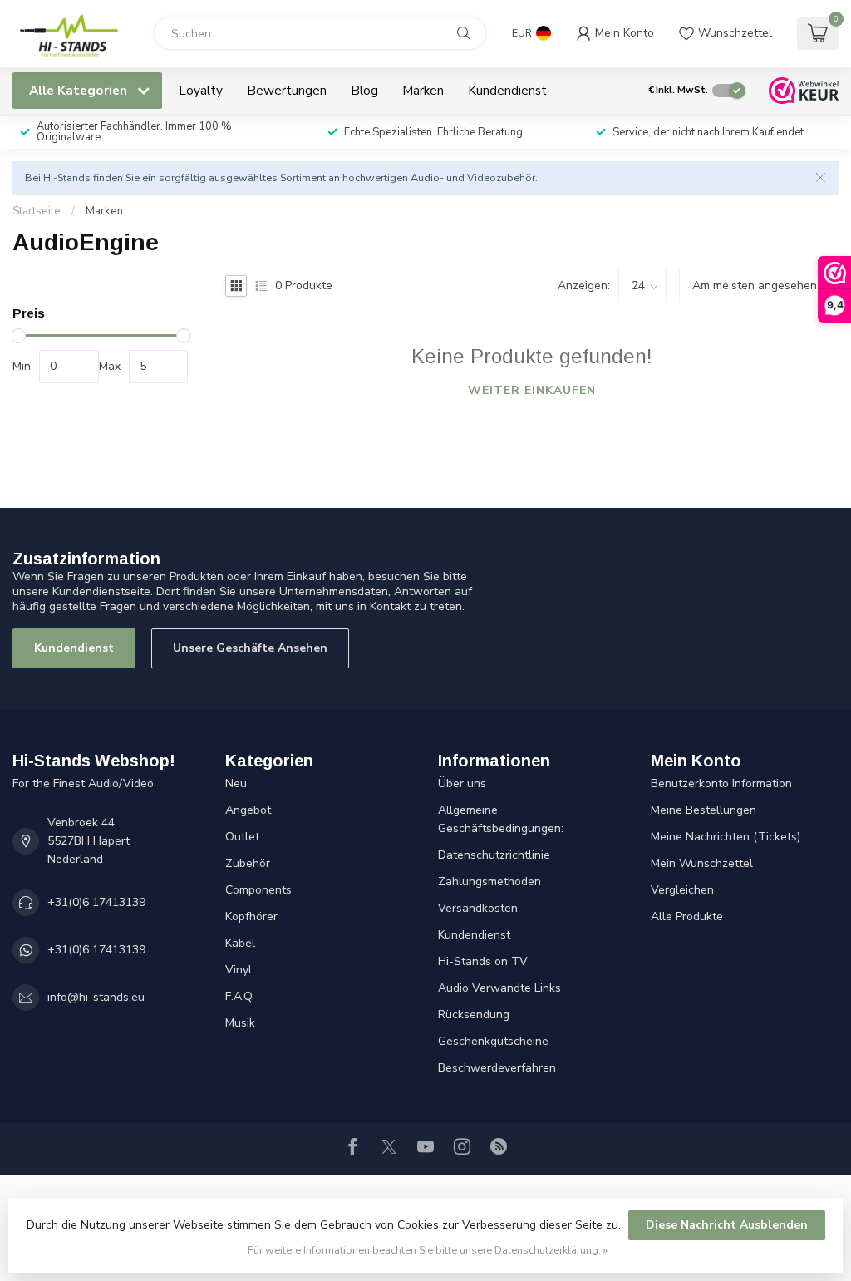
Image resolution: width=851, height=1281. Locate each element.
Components (258, 890)
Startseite (36, 211)
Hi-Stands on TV (483, 961)
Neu (236, 783)
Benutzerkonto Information (721, 783)
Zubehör (247, 863)
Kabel (240, 943)
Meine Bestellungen (703, 810)
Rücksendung (473, 1014)
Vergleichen (682, 890)
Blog (364, 90)
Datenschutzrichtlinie (494, 855)
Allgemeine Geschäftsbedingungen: (500, 819)
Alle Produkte (687, 916)
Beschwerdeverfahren (497, 1068)
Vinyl (238, 970)
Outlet (242, 837)
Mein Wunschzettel (702, 863)
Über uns (462, 783)
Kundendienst (507, 90)
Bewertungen (287, 90)
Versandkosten (478, 908)
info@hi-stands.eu (96, 997)
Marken (423, 90)
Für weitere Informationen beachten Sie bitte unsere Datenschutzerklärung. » (428, 1250)
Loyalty (201, 90)
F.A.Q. (239, 996)
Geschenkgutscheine (493, 1041)
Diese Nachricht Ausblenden (727, 1225)
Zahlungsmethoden (489, 881)
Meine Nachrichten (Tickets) (725, 837)
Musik (240, 1023)
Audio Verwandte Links (499, 988)
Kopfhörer (251, 916)
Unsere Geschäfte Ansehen (250, 648)
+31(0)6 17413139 (96, 902)
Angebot (248, 810)
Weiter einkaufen (532, 390)
